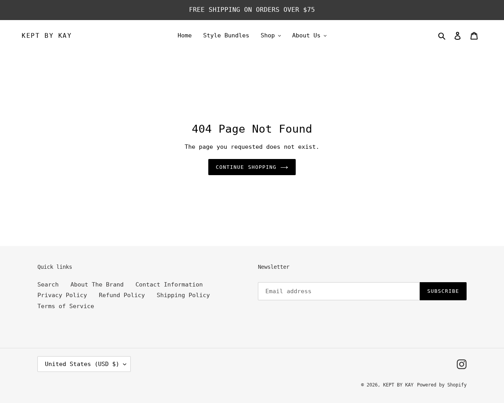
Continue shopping (246, 167)
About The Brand (97, 284)
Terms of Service (65, 306)
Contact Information (169, 284)
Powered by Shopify (442, 385)
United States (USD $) (82, 364)
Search (48, 284)
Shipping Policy (183, 295)
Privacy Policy (62, 295)
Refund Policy (122, 295)
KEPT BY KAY (47, 35)
